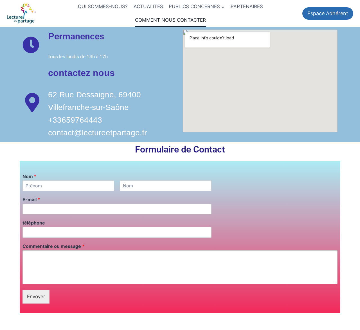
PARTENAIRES (247, 6)
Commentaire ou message (53, 246)
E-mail (31, 199)
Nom (29, 176)
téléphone (33, 223)
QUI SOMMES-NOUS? (103, 6)
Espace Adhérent (327, 13)
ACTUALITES (148, 6)
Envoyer (36, 296)
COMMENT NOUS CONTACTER (170, 20)
